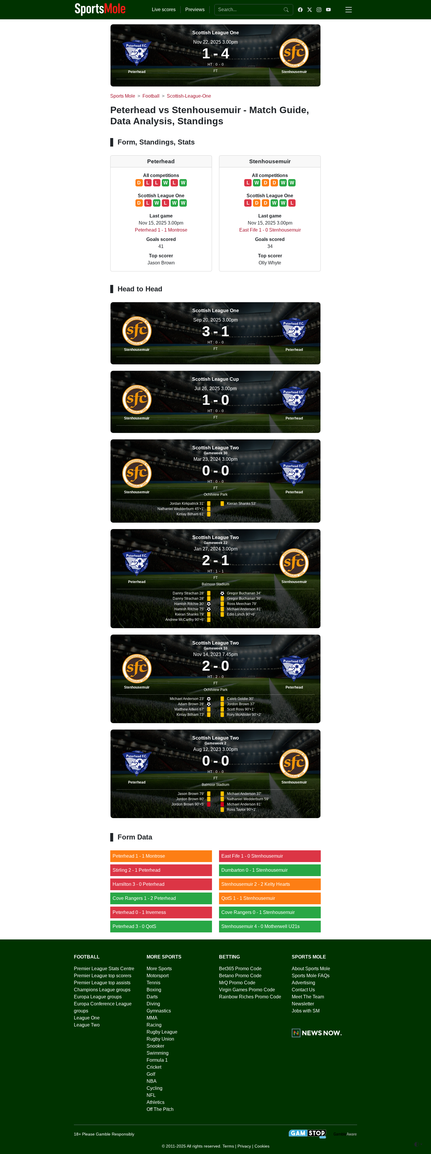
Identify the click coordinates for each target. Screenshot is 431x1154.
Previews (195, 9)
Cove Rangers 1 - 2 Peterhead (144, 898)
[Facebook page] (300, 9)
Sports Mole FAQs (311, 975)
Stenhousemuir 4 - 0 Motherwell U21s (260, 926)
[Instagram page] (319, 9)
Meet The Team (308, 996)
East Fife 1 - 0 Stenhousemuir (270, 229)
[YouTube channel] (328, 9)
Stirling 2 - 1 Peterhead (136, 870)
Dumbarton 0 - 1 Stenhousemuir (254, 870)
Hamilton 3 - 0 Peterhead (138, 884)
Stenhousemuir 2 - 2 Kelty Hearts (255, 884)
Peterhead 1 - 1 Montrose (161, 229)
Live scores (164, 9)
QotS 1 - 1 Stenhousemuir (248, 898)
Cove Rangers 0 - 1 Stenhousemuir (258, 912)
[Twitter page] (309, 9)
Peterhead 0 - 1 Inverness (139, 912)
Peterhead (136, 72)
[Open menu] (348, 9)
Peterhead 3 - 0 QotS (134, 926)
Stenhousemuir (294, 72)
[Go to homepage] (100, 9)
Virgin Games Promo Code (247, 989)
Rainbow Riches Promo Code (250, 996)
